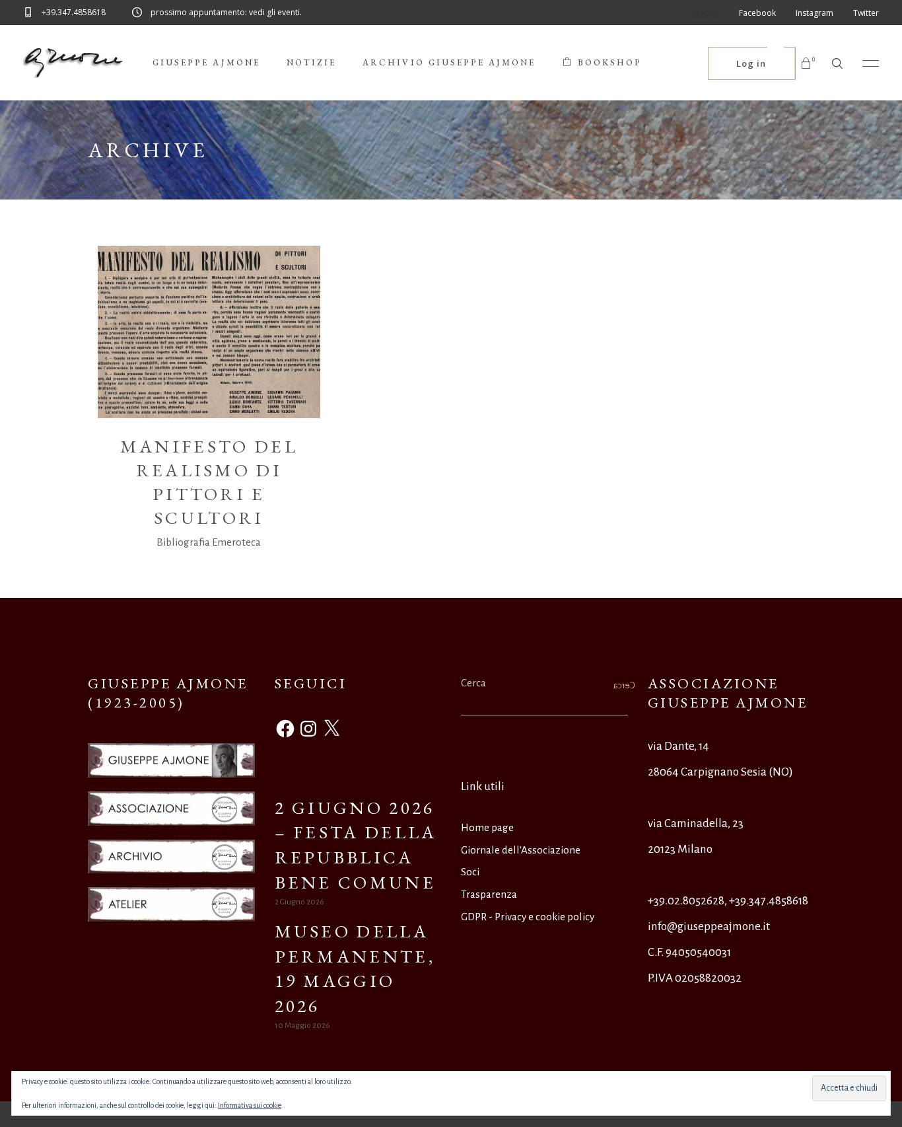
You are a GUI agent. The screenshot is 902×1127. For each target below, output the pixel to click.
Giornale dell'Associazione (520, 849)
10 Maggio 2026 (302, 1025)
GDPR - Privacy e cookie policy (527, 916)
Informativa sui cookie (249, 1105)
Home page (487, 827)
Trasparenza (489, 894)
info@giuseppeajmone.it (709, 926)
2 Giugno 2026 (299, 902)
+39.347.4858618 (768, 900)
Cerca (473, 682)
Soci (470, 871)
